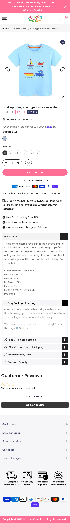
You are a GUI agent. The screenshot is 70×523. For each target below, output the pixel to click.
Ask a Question (51, 193)
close (66, 6)
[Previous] (7, 69)
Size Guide (8, 193)
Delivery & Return (28, 193)
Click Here (24, 328)
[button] (35, 396)
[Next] (62, 69)
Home (5, 28)
